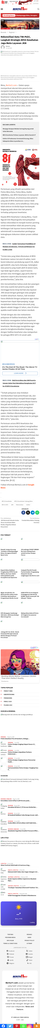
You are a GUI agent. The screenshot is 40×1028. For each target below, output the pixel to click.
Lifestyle (3, 863)
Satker (28, 505)
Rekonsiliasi (19, 505)
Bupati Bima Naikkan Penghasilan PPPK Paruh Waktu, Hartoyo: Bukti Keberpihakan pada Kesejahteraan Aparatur (9, 573)
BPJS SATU (5, 505)
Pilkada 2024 (8, 705)
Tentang (10, 934)
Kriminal (3, 737)
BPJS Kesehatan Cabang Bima (23, 501)
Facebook (11, 951)
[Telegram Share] (33, 513)
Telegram (11, 963)
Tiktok (30, 960)
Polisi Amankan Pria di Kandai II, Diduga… (15, 739)
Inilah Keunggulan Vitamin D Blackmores (22, 895)
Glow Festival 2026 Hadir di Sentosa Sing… (16, 865)
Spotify (11, 960)
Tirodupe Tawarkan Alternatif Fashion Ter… (23, 888)
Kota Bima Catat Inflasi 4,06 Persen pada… (16, 801)
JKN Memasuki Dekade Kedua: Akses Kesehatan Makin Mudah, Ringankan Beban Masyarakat (10, 522)
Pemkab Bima (8, 698)
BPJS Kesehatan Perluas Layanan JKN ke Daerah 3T (19, 135)
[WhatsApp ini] (37, 513)
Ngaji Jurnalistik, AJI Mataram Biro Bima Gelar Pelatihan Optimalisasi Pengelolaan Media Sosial (9, 595)
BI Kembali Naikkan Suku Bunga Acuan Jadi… (23, 815)
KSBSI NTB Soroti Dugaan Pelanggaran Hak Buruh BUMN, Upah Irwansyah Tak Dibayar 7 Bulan (30, 595)
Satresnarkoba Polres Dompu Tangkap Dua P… (23, 769)
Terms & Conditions (10, 943)
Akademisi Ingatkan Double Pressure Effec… (23, 831)
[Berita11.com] (20, 9)
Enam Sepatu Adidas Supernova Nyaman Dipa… (22, 880)
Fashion (10, 885)
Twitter (30, 951)
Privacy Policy (29, 940)
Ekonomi (4, 776)
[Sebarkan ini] (23, 513)
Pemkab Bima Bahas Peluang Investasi (30, 520)
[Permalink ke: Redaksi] (3, 47)
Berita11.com (11, 85)
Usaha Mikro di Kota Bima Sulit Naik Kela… (22, 823)
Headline (9, 799)
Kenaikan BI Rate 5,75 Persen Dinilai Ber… (22, 807)
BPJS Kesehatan (7, 501)
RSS (30, 963)
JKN (12, 505)
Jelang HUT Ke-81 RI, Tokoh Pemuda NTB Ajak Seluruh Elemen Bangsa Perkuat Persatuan (10, 634)
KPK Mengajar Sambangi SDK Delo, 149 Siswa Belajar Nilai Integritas (10, 615)
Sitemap (29, 943)
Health (10, 870)
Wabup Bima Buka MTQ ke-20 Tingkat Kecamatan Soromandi (30, 615)
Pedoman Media (10, 937)
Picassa (11, 957)
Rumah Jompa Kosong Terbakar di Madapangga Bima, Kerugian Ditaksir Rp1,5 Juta (9, 552)
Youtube (30, 954)
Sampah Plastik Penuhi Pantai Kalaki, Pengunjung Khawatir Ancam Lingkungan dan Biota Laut (30, 573)
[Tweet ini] (28, 513)
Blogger (30, 957)
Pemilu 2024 (8, 701)
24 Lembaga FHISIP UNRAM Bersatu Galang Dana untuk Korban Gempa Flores (30, 552)
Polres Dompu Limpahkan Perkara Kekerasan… (20, 753)
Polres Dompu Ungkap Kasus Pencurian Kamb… (21, 761)
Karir (29, 937)
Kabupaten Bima (9, 694)
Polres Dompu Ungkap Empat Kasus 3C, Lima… (21, 745)
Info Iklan (10, 940)
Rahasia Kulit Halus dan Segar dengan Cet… (23, 872)
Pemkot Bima (8, 691)
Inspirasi (10, 877)
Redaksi (29, 934)
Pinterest (11, 954)
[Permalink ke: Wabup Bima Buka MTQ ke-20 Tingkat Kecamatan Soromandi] (30, 607)
